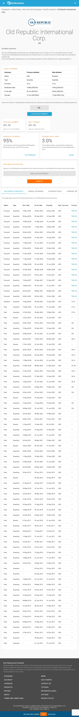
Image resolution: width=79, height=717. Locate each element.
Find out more (51, 714)
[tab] (14, 191)
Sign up (74, 211)
